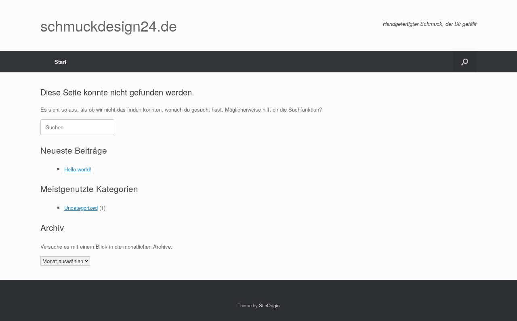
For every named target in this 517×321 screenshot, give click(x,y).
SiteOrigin (269, 305)
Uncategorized (81, 207)
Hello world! (77, 169)
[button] (465, 61)
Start (60, 61)
